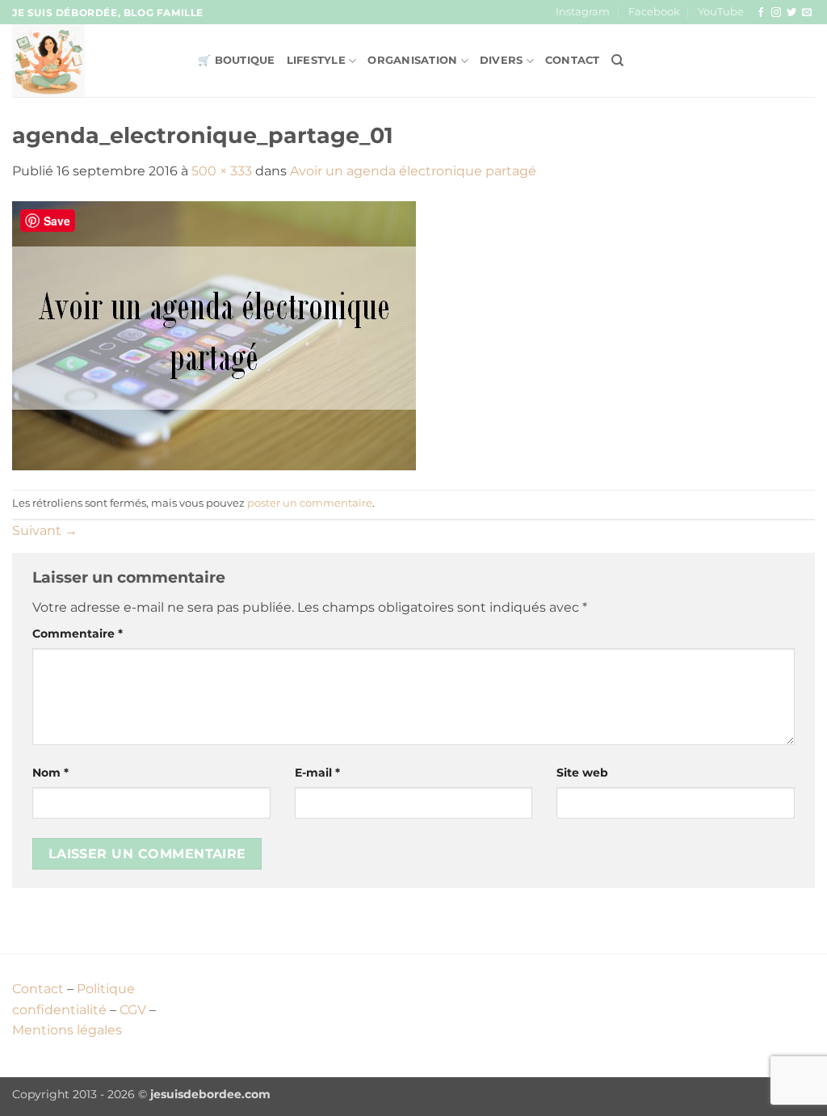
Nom (50, 772)
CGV (133, 1009)
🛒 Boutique (236, 60)
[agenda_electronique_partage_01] (214, 335)
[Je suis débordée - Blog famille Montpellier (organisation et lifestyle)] (93, 60)
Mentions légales (67, 1030)
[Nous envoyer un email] (807, 13)
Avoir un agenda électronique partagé (413, 171)
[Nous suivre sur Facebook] (761, 13)
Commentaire (77, 633)
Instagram (583, 12)
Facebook (654, 12)
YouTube (721, 12)
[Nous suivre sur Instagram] (776, 13)
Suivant (45, 530)
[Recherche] (617, 60)
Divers (501, 60)
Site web (582, 772)
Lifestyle (316, 60)
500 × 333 (221, 171)
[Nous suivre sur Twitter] (791, 13)
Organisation (412, 60)
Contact (572, 60)
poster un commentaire (309, 503)
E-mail (317, 772)
